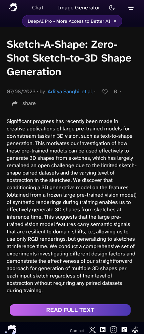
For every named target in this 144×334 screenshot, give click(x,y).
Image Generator (79, 7)
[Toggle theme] (111, 7)
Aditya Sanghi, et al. (70, 91)
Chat (37, 7)
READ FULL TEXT (70, 310)
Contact (77, 330)
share (29, 103)
